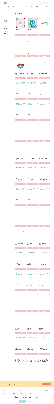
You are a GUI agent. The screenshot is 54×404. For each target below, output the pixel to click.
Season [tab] (4, 33)
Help (3, 393)
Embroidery (13, 393)
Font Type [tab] (5, 25)
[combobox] (44, 3)
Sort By (43, 15)
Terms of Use (30, 393)
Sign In (21, 393)
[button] (46, 6)
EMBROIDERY (14, 6)
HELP (42, 6)
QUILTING (31, 6)
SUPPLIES (37, 6)
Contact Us (4, 394)
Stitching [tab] (5, 19)
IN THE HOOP (25, 6)
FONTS (20, 6)
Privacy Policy (30, 392)
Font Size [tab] (5, 28)
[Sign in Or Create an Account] (45, 7)
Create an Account (22, 392)
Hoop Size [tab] (5, 13)
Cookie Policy (20, 398)
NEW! (8, 6)
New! (12, 392)
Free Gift (12, 394)
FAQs (4, 392)
